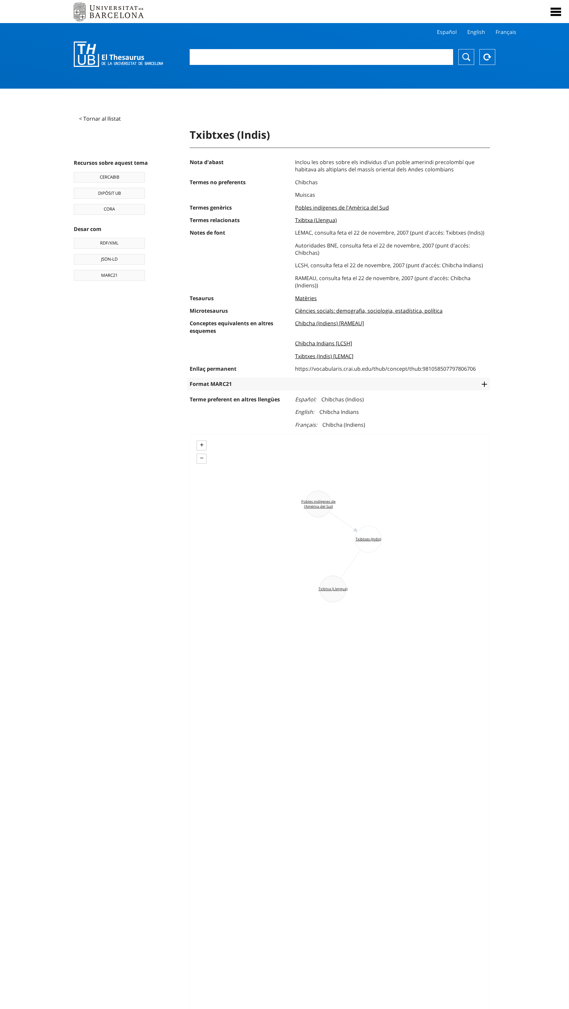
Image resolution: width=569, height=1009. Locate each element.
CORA (109, 209)
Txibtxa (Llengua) (316, 220)
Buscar (466, 57)
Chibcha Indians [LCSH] (323, 343)
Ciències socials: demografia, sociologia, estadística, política (369, 310)
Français (506, 32)
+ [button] (201, 445)
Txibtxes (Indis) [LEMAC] (324, 356)
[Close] (556, 12)
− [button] (201, 458)
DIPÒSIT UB (109, 193)
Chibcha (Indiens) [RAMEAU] (329, 323)
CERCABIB (109, 177)
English (476, 32)
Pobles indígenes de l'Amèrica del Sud (342, 207)
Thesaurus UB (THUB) (118, 54)
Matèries (306, 298)
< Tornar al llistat (100, 118)
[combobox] (321, 57)
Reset (487, 57)
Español (447, 32)
